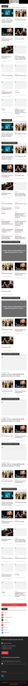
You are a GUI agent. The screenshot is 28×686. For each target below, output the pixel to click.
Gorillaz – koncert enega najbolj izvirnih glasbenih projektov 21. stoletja (7, 21)
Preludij (3, 109)
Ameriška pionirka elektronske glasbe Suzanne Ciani (19, 231)
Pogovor (3, 55)
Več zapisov (14, 605)
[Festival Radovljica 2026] (21, 12)
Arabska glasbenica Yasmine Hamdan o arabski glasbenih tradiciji (7, 223)
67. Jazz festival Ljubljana (7, 75)
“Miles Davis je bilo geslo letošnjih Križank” (7, 39)
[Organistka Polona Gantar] (21, 68)
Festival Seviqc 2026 (19, 38)
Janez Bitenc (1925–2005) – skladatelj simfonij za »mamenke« (7, 231)
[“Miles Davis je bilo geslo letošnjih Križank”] (7, 31)
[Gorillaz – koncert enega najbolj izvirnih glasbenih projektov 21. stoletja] (7, 12)
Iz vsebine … (17, 92)
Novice (16, 18)
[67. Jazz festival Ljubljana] (7, 68)
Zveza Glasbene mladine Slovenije (15, 682)
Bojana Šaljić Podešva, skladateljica (6, 57)
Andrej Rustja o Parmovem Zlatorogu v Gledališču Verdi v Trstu (20, 237)
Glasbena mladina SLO (7, 25)
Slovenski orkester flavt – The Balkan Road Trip (7, 93)
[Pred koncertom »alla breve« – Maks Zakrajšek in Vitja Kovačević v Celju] (21, 49)
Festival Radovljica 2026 (20, 19)
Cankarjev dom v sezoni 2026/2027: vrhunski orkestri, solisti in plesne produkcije (20, 111)
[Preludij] (7, 102)
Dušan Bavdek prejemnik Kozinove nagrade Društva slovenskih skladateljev (20, 223)
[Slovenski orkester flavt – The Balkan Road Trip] (7, 85)
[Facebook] (2, 676)
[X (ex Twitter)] (5, 676)
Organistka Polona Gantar (20, 75)
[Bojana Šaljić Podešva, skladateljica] (7, 49)
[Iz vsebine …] (21, 85)
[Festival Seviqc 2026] (21, 31)
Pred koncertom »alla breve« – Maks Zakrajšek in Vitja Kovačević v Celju (20, 58)
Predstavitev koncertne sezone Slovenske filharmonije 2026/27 (6, 237)
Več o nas (5, 652)
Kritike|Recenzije (5, 18)
